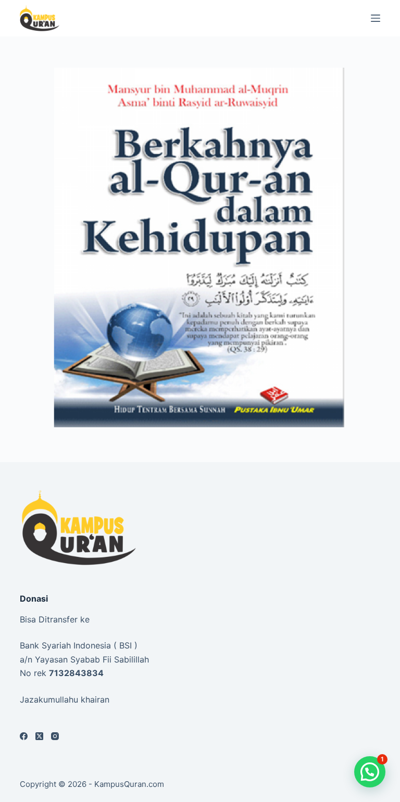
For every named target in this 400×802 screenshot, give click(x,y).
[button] (369, 771)
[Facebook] (24, 736)
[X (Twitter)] (39, 736)
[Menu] (375, 18)
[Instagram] (55, 736)
